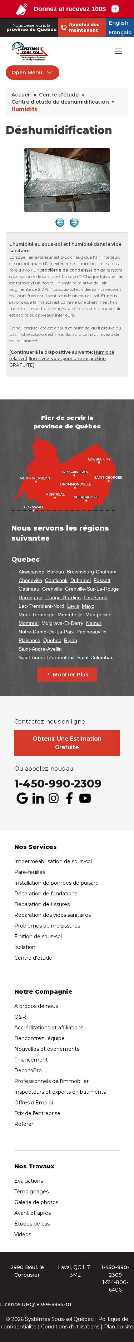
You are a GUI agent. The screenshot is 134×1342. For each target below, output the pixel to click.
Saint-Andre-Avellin (40, 649)
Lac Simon (96, 597)
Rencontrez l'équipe (39, 1038)
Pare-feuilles (29, 872)
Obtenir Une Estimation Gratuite (67, 743)
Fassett (102, 580)
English (118, 23)
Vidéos (22, 1234)
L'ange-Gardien (63, 597)
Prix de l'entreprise (37, 1113)
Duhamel (80, 580)
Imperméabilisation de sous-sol (53, 861)
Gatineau (29, 589)
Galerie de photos (36, 1202)
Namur (93, 623)
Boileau (55, 572)
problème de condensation (69, 270)
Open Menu (26, 72)
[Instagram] (53, 798)
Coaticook (56, 580)
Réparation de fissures (42, 904)
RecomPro (28, 1070)
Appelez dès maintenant (84, 27)
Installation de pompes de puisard (56, 883)
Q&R (20, 1017)
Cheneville (30, 580)
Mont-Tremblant (37, 614)
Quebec (52, 640)
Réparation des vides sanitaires (52, 915)
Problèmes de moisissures (47, 926)
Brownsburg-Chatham (91, 572)
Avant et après (32, 1213)
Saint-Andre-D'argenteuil (46, 657)
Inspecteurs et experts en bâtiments (60, 1092)
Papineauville (91, 632)
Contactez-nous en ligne (49, 722)
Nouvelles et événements (46, 1049)
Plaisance (29, 640)
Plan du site (118, 1326)
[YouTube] (85, 798)
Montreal (29, 623)
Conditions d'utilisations (70, 1326)
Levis (73, 606)
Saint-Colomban (95, 657)
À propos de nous (36, 1006)
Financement (31, 1060)
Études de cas (32, 1224)
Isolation (24, 947)
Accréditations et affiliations (48, 1027)
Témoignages (31, 1191)
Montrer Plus (70, 674)
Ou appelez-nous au (44, 769)
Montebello (70, 614)
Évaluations (28, 1181)
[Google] (22, 798)
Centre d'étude (33, 958)
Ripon (70, 640)
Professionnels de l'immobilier (51, 1081)
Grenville (52, 589)
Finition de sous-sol (38, 936)
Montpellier (97, 614)
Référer (23, 1124)
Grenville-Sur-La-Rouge (92, 589)
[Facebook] (69, 798)
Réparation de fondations (45, 893)
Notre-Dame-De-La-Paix (46, 632)
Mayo (88, 606)
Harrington (31, 597)
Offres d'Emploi (33, 1102)
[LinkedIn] (38, 798)
